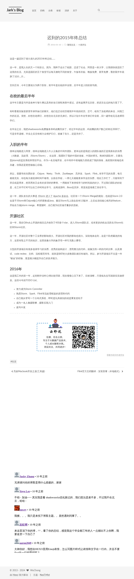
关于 (75, 11)
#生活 (13, 362)
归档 (42, 11)
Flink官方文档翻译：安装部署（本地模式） (99, 371)
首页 (34, 11)
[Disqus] (67, 426)
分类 (50, 11)
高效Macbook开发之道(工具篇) (29, 371)
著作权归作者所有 (116, 355)
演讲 (67, 11)
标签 (59, 11)
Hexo (15, 575)
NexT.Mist (45, 575)
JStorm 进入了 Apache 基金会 (53, 196)
